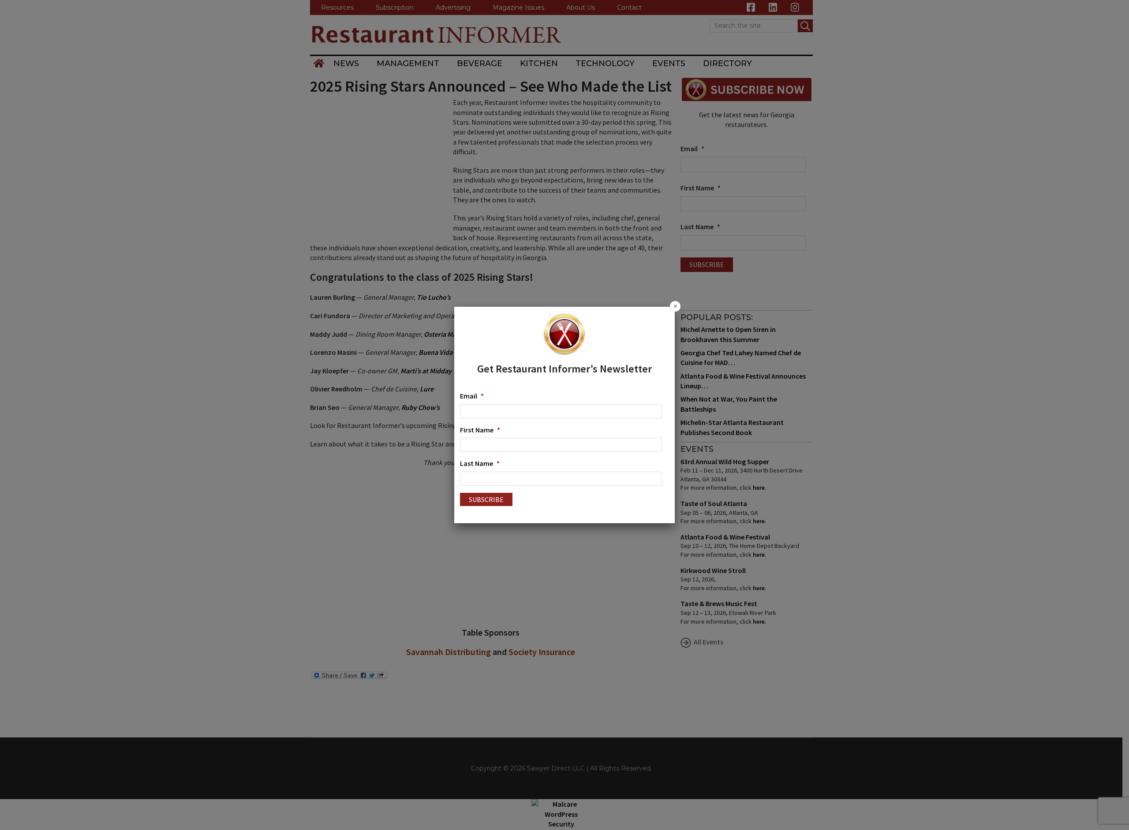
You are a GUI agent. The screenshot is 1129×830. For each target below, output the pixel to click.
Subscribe (486, 499)
